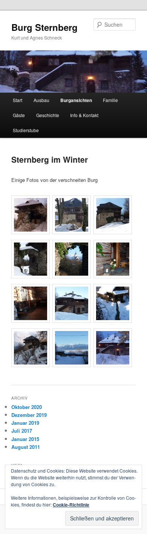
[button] (31, 215)
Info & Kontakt (84, 115)
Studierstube (26, 130)
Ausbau (41, 100)
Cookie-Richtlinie (71, 504)
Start (17, 100)
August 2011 (25, 446)
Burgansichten (76, 100)
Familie (110, 100)
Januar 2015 (25, 438)
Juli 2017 (21, 430)
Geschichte (47, 115)
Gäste (19, 115)
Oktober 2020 (26, 406)
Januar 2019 (25, 422)
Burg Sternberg (44, 27)
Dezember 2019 (29, 414)
